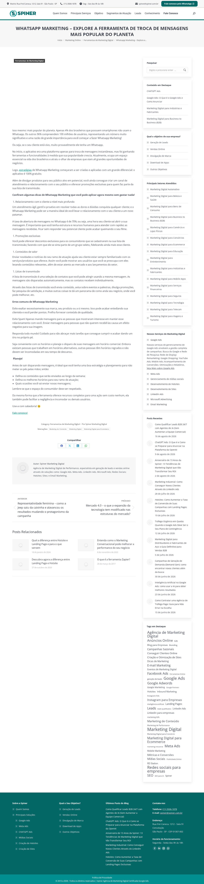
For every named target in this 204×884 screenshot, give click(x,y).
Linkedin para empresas (160, 712)
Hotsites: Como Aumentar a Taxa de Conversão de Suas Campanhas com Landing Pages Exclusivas (171, 505)
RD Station (152, 763)
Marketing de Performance (158, 725)
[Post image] (20, 545)
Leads (151, 708)
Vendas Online (157, 149)
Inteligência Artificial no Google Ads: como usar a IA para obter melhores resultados (170, 586)
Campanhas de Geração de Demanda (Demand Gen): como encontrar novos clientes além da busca (170, 566)
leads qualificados (164, 709)
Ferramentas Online (177, 674)
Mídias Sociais (156, 759)
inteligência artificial (155, 704)
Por (94, 424)
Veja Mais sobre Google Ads (160, 368)
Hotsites (151, 691)
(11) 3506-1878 (169, 809)
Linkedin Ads (179, 708)
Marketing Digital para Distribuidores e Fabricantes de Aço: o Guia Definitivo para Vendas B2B (171, 545)
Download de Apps (159, 162)
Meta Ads (172, 746)
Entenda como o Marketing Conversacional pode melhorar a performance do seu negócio (115, 544)
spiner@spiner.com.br (171, 812)
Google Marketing (156, 687)
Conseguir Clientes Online (162, 653)
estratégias (25, 170)
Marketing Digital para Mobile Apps (168, 278)
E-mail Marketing (159, 665)
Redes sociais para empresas (164, 769)
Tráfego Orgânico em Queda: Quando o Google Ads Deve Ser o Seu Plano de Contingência (171, 525)
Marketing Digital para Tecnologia (167, 302)
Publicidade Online (174, 759)
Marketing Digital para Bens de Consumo (165, 208)
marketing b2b (153, 717)
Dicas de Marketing (158, 661)
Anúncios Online (160, 640)
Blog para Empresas (157, 644)
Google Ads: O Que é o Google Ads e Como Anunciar (165, 99)
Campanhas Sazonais (160, 649)
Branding (173, 645)
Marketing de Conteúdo (58, 429)
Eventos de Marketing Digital (162, 669)
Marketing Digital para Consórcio (161, 734)
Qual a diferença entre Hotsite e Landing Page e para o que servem (50, 544)
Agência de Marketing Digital (166, 634)
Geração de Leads (159, 142)
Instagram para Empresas (164, 700)
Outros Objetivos (158, 169)
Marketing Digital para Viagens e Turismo (166, 318)
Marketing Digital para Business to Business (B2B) (164, 120)
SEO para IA (159, 776)
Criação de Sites (27, 848)
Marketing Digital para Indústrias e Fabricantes (164, 110)
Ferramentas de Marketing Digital (29, 61)
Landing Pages (173, 704)
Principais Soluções (25, 814)
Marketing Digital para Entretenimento (161, 260)
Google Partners (172, 687)
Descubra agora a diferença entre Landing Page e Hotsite (51, 561)
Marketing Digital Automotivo (164, 189)
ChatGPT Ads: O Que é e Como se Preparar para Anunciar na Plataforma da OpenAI (170, 446)
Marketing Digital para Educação (166, 251)
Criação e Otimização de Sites (164, 657)
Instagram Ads (153, 695)
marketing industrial (155, 747)
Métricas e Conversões (160, 755)
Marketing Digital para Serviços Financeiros (165, 287)
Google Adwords (159, 683)
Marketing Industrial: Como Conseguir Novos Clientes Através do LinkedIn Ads (168, 485)
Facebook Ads (157, 673)
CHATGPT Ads (153, 91)
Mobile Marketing (156, 750)
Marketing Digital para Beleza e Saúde (166, 198)
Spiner (168, 775)
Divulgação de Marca (160, 155)
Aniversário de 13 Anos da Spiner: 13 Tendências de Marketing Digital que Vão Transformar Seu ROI (168, 466)
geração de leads (154, 679)
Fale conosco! (20, 413)
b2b (176, 641)
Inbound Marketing (167, 691)
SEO (150, 775)
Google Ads (174, 678)
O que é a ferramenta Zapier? (113, 559)
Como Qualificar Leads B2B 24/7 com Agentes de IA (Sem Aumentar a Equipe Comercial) (171, 428)
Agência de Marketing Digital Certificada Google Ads (126, 881)
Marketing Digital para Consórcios (167, 237)
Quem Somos (22, 809)
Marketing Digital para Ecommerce (96, 429)
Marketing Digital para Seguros (165, 296)
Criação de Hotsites (28, 843)
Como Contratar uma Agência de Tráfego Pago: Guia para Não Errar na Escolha (171, 604)
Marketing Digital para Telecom (166, 309)
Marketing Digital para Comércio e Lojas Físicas (167, 229)
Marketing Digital (75, 429)
